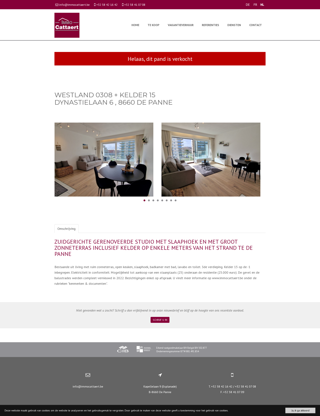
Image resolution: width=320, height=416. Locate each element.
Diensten (234, 25)
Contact (255, 25)
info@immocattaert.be (88, 386)
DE (248, 4)
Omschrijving (66, 228)
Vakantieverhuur (181, 25)
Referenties (210, 25)
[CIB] (123, 349)
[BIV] (144, 349)
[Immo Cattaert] (66, 25)
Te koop (153, 25)
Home (135, 25)
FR (255, 4)
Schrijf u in (160, 320)
